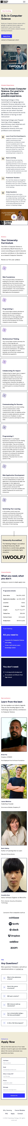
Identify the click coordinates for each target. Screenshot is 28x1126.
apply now (22, 582)
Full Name (5, 1060)
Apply (13, 1113)
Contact (20, 1113)
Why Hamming (7, 1110)
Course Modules (20, 1110)
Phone (5, 1080)
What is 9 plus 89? (8, 1074)
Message (5, 1087)
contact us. (19, 969)
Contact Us (14, 1095)
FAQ (6, 1113)
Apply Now (6, 36)
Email (4, 1067)
